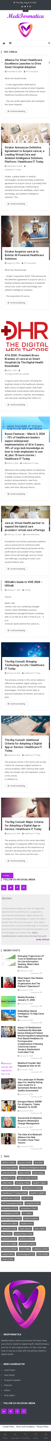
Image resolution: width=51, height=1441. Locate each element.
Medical (31, 1218)
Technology (25, 1254)
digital (8, 1178)
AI (39, 1162)
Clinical (8, 1173)
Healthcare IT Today (13, 169)
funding (22, 1183)
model (27, 1223)
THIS (43, 1254)
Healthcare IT (32, 1188)
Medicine (9, 1223)
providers (27, 1244)
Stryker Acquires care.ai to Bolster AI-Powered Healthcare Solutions (24, 255)
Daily (24, 1173)
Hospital (32, 1203)
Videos (7, 1390)
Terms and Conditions (25, 1427)
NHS (40, 1228)
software (40, 1249)
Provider (9, 1244)
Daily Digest (9, 1395)
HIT (27, 1198)
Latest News (9, 1370)
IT (27, 1213)
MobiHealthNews (32, 534)
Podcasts (8, 1385)
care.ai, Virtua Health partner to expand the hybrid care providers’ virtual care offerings (25, 526)
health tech (10, 1198)
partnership (23, 1233)
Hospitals (9, 1208)
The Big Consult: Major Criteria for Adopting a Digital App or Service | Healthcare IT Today (24, 825)
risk (25, 1249)
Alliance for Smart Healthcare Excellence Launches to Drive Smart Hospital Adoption (23, 63)
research (9, 1249)
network (9, 1228)
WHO (7, 1259)
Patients (9, 1239)
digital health (27, 1178)
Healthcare (10, 1188)
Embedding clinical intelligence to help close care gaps (31, 1014)
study (7, 1254)
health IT (37, 1193)
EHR (7, 1183)
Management (11, 1218)
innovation (28, 1208)
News (25, 1228)
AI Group (9, 1167)
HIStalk (27, 590)
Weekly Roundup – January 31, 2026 (27, 998)
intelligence (10, 1213)
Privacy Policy (42, 1427)
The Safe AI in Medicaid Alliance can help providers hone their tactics (30, 1138)
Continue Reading (17, 111)
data (38, 1173)
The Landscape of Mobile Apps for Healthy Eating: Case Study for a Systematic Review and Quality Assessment (31, 1085)
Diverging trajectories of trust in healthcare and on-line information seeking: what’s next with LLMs (31, 961)
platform (27, 1239)
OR (6, 1233)
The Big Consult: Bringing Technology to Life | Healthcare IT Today (24, 665)
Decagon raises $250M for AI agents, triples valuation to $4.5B (30, 1104)
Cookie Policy (8, 1427)
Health (39, 1183)
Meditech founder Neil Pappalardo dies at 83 (29, 1064)
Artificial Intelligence (32, 1167)
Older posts (9, 875)
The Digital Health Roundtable (17, 374)
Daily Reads (9, 1375)
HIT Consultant (32, 71)
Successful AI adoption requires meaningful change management (30, 1121)
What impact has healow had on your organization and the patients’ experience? (30, 982)
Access (25, 1162)
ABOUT (8, 1162)
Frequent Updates (12, 1380)
